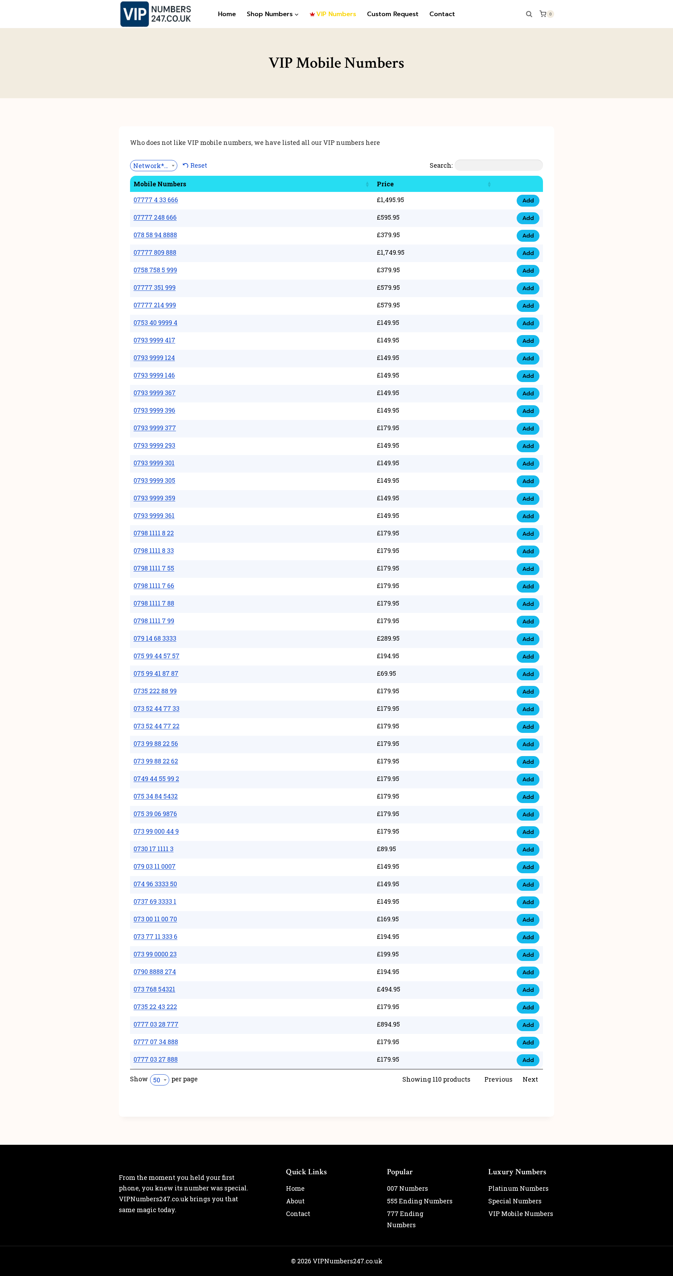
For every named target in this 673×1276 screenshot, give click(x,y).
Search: (441, 165)
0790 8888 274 (155, 971)
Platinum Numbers (518, 1188)
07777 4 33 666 (156, 199)
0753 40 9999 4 (155, 322)
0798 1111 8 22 (154, 533)
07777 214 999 (155, 305)
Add (528, 200)
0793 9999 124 (154, 357)
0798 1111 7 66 (154, 585)
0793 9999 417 (154, 340)
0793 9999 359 (154, 498)
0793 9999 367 (155, 392)
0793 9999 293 (154, 445)
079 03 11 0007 (155, 866)
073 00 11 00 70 (155, 919)
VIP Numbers (336, 14)
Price (385, 184)
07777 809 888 (155, 252)
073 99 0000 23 (155, 954)
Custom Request (393, 14)
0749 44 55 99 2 (156, 778)
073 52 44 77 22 (156, 726)
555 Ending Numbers (420, 1201)
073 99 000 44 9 (156, 831)
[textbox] (153, 165)
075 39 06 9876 (155, 813)
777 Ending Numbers (405, 1219)
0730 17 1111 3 (154, 848)
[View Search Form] (529, 14)
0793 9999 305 (154, 480)
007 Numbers (407, 1188)
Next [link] (530, 1079)
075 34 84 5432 (156, 796)
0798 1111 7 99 (154, 620)
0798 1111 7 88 (154, 603)
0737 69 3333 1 (155, 901)
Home (227, 14)
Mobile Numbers (160, 184)
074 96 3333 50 (155, 884)
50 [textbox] (156, 1080)
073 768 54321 (154, 989)
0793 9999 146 (154, 375)
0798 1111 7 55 (154, 568)
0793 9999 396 (154, 410)
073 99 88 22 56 (156, 743)
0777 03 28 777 (156, 1024)
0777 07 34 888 (156, 1041)
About (295, 1201)
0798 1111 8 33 (154, 550)
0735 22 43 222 (155, 1006)
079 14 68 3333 (155, 638)
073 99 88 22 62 (156, 761)
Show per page (164, 1079)
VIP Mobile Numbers (520, 1213)
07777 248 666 (155, 217)
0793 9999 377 (155, 427)
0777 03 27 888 (156, 1059)
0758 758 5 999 (155, 270)
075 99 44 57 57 (156, 656)
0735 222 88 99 (155, 691)
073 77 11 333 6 (155, 936)
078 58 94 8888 (155, 235)
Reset (198, 165)
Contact (442, 14)
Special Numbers (515, 1201)
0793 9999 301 (154, 463)
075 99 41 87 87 (156, 673)
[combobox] (153, 165)
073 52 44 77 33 (156, 708)
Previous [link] (498, 1079)
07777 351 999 (155, 287)
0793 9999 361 (154, 515)
